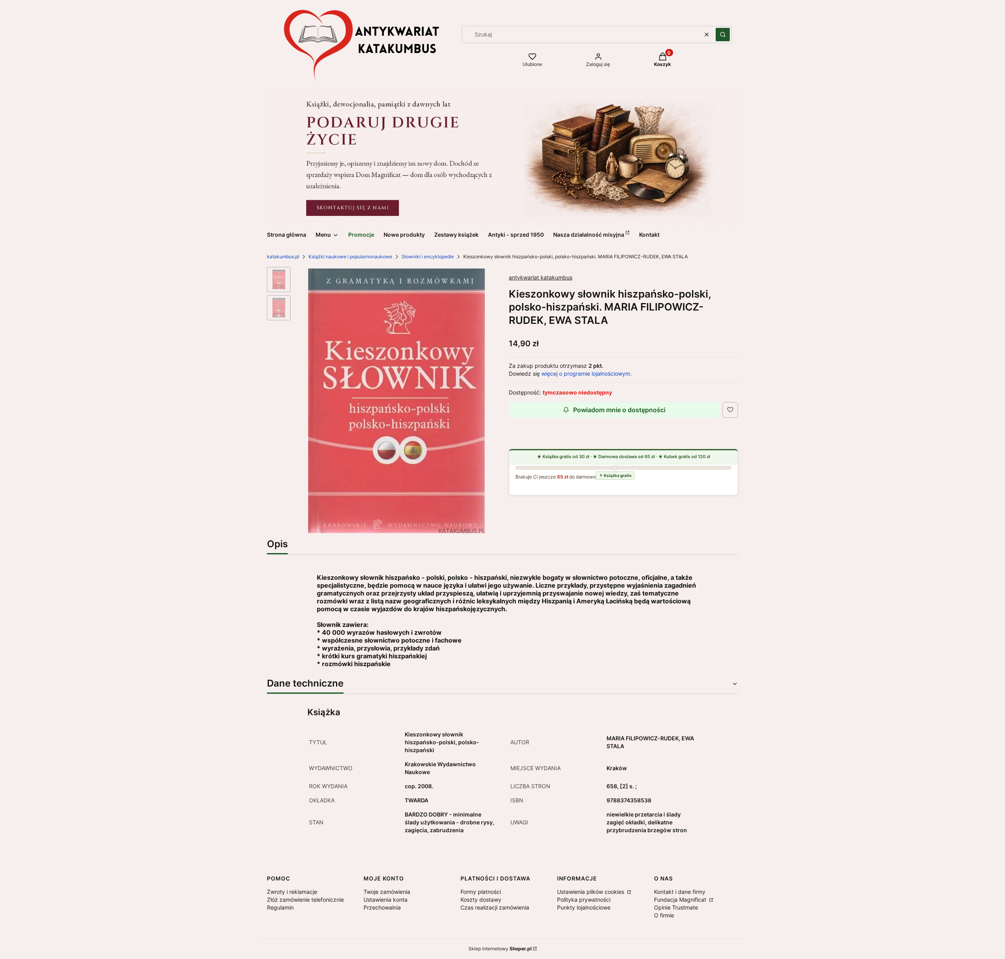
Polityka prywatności (583, 899)
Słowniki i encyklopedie (428, 256)
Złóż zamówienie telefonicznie (305, 899)
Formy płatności (480, 891)
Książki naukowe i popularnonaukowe (350, 256)
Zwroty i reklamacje (292, 891)
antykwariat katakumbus (540, 277)
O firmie (664, 915)
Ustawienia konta (385, 899)
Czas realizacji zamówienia (494, 907)
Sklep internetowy (500, 949)
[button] (723, 34)
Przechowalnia (382, 907)
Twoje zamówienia (387, 891)
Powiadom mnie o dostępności (619, 410)
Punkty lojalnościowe (583, 907)
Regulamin (280, 907)
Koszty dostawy (480, 899)
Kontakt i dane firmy (679, 891)
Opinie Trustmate (676, 907)
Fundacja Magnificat (681, 899)
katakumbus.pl (283, 256)
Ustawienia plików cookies (591, 891)
